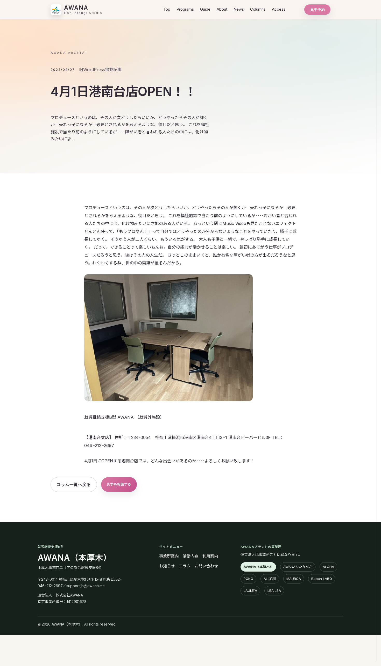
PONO (248, 578)
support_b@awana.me (85, 585)
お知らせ (167, 566)
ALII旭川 (270, 578)
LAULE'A (250, 590)
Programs (185, 9)
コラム (184, 566)
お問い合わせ (206, 566)
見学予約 (317, 9)
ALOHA (328, 567)
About (222, 9)
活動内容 (190, 556)
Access (279, 9)
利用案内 (210, 556)
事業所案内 (169, 556)
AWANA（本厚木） (74, 558)
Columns (258, 9)
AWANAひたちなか (297, 567)
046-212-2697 (50, 585)
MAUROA (293, 578)
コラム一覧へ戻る (74, 484)
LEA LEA (274, 590)
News (239, 9)
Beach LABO (321, 578)
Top (166, 9)
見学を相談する (119, 484)
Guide (205, 9)
